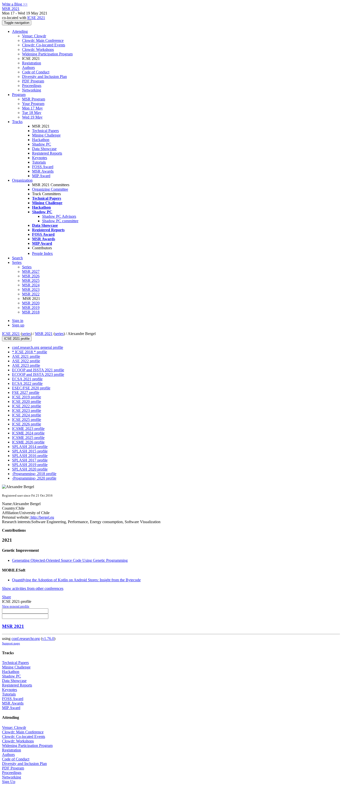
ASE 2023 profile (26, 365)
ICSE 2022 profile (26, 406)
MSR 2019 (31, 307)
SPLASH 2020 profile (30, 469)
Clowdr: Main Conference (43, 40)
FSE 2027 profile (25, 392)
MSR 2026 (31, 276)
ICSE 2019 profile (26, 397)
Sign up (18, 325)
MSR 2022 (31, 294)
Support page (11, 643)
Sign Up (8, 781)
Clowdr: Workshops (38, 49)
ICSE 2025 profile (26, 419)
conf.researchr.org (26, 638)
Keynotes (39, 158)
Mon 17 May (32, 108)
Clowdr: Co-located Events (43, 45)
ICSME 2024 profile (28, 433)
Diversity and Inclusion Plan (44, 76)
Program (19, 94)
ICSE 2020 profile (26, 401)
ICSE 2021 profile (17, 339)
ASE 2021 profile (26, 356)
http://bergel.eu (42, 517)
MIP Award (41, 176)
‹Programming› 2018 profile (34, 474)
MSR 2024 (31, 285)
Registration (31, 63)
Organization (22, 180)
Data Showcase (44, 149)
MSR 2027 (31, 271)
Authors (28, 67)
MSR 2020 (31, 303)
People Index (42, 253)
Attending (20, 31)
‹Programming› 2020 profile (34, 478)
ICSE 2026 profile (26, 424)
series (26, 333)
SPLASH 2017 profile (30, 460)
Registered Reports (47, 153)
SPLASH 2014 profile (30, 446)
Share (6, 597)
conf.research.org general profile (37, 347)
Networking (31, 90)
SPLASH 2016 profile (30, 456)
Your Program (33, 103)
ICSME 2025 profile (28, 437)
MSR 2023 (31, 289)
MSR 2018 (31, 312)
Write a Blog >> (15, 4)
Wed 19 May (32, 117)
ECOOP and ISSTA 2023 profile (38, 374)
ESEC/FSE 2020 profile (31, 388)
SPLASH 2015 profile (30, 451)
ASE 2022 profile (26, 361)
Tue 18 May (31, 112)
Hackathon (40, 140)
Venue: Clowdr (34, 36)
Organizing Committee (50, 189)
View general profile (15, 606)
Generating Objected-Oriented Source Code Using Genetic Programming (70, 560)
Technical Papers (45, 131)
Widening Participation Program (47, 54)
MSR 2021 (44, 333)
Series (27, 267)
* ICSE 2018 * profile (29, 352)
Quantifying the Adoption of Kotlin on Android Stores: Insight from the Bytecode (76, 580)
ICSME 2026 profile (28, 442)
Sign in (17, 320)
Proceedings (31, 85)
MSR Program (33, 99)
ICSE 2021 (36, 18)
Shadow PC (41, 144)
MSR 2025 (31, 280)
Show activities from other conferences (32, 588)
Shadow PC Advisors (59, 216)
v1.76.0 (48, 638)
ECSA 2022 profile (27, 383)
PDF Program (33, 81)
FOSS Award (42, 167)
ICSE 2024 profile (26, 415)
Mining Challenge (46, 135)
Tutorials (39, 162)
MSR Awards (43, 171)
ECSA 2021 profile (27, 379)
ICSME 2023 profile (28, 428)
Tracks (17, 122)
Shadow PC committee (60, 221)
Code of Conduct (35, 72)
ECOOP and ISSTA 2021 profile (38, 370)
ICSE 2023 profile (26, 410)
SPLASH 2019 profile (30, 465)
